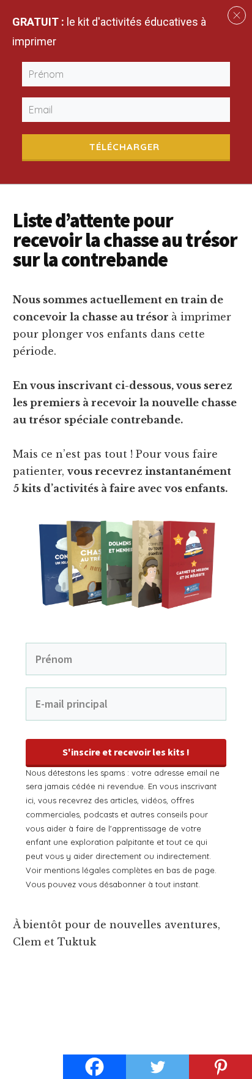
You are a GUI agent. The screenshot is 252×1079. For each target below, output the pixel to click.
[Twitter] (157, 1066)
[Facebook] (94, 1066)
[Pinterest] (220, 1066)
